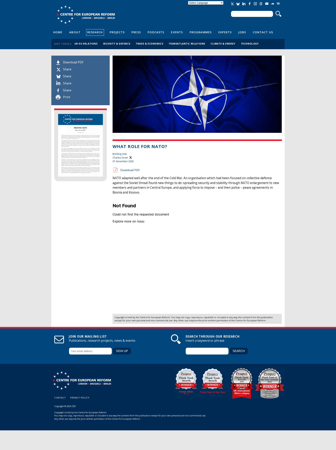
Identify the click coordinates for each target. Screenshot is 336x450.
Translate (206, 6)
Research (95, 32)
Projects (117, 32)
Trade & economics (149, 43)
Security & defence (116, 43)
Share (67, 69)
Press (136, 32)
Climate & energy (223, 43)
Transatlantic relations (187, 43)
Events (177, 32)
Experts (225, 32)
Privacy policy (79, 397)
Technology (250, 43)
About (74, 32)
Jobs (242, 32)
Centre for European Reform (85, 14)
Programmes (201, 32)
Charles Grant (120, 157)
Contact (60, 397)
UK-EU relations (86, 43)
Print (66, 97)
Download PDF (73, 62)
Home (57, 32)
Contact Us (263, 32)
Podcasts (156, 32)
